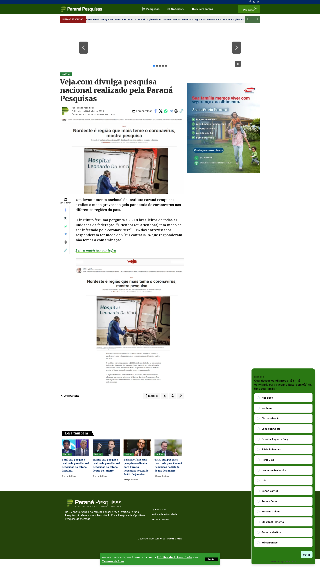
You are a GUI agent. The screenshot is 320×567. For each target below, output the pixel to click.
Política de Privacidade (174, 557)
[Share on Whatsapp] (166, 111)
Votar (306, 554)
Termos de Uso (113, 561)
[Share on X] (160, 111)
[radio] (258, 397)
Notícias (66, 74)
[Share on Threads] (176, 111)
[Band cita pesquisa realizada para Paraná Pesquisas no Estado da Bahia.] (75, 447)
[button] (211, 559)
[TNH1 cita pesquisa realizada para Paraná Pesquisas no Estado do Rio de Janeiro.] (168, 447)
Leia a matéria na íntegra (96, 250)
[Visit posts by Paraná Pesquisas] (65, 111)
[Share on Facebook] (155, 111)
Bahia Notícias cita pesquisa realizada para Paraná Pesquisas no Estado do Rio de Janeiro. (136, 467)
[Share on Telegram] (171, 111)
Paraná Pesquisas (85, 107)
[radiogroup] (283, 470)
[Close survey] (312, 372)
